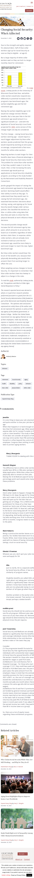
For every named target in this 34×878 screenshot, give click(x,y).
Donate (29, 10)
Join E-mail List (20, 6)
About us (18, 859)
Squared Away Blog (7, 399)
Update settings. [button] (6, 875)
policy (20, 383)
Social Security (16, 379)
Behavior (4, 368)
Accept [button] (29, 875)
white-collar (27, 388)
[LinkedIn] (31, 39)
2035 (13, 127)
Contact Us (30, 6)
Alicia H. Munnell (18, 766)
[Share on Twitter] (27, 39)
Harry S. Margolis (19, 803)
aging (25, 379)
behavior (28, 383)
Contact (27, 859)
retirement (5, 379)
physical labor (16, 388)
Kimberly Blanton (11, 356)
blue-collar (5, 388)
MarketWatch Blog (6, 766)
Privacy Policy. (21, 875)
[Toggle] (32, 2)
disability (12, 383)
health (4, 383)
